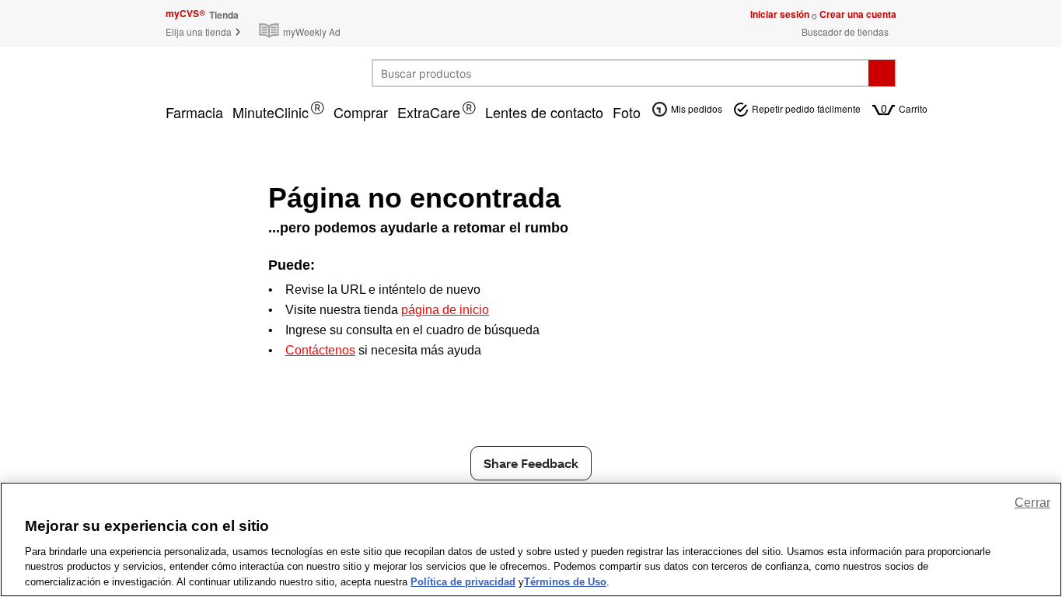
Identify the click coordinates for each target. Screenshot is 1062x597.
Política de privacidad (462, 581)
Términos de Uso (565, 581)
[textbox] (620, 73)
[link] (303, 23)
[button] (204, 31)
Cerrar (1032, 502)
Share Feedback (531, 463)
